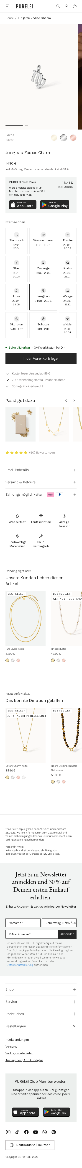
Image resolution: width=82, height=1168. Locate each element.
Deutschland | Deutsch (33, 1145)
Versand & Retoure (20, 482)
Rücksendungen (17, 1040)
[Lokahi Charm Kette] (25, 735)
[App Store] (25, 1112)
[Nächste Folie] (74, 400)
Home (9, 18)
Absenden (67, 934)
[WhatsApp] (44, 1132)
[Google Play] (56, 1112)
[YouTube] (35, 1132)
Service (11, 1001)
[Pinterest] (53, 1132)
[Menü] (7, 6)
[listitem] (16, 241)
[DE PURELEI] (24, 6)
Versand (11, 1046)
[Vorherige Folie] (66, 400)
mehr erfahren (55, 380)
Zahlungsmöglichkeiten (24, 494)
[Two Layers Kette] (25, 618)
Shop (9, 989)
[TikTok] (17, 1132)
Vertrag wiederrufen (19, 1053)
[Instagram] (8, 1132)
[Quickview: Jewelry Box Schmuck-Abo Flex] (20, 424)
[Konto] (66, 6)
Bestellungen (15, 1026)
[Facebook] (26, 1132)
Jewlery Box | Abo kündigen (24, 1060)
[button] (58, 6)
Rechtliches (14, 1014)
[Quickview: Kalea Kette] (54, 424)
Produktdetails (16, 470)
